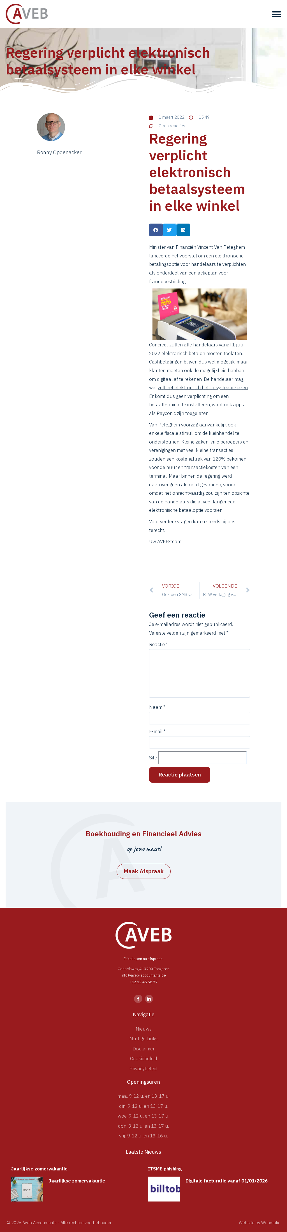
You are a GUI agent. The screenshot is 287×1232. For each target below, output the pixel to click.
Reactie (158, 644)
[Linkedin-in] (149, 999)
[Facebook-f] (138, 999)
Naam (157, 707)
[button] (276, 14)
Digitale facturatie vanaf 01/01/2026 (227, 1181)
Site (153, 757)
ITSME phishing (165, 1169)
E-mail (157, 731)
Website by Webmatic (259, 1222)
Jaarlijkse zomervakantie (39, 1169)
